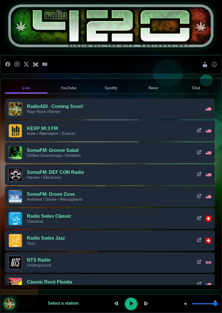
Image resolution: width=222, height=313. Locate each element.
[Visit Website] (199, 130)
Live (26, 88)
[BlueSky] (35, 64)
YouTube (68, 88)
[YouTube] (45, 64)
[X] (26, 64)
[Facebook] (8, 64)
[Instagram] (17, 64)
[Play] (131, 304)
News (153, 88)
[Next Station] (145, 304)
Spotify (111, 88)
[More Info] (214, 65)
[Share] (205, 65)
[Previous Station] (117, 304)
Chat (196, 88)
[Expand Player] (215, 301)
